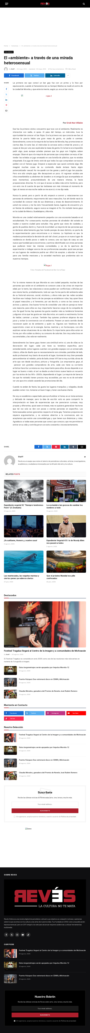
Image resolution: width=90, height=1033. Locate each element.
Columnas (9, 52)
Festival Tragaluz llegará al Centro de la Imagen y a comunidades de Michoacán (45, 650)
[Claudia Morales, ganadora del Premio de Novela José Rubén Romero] (10, 694)
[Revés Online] (45, 4)
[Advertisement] (45, 26)
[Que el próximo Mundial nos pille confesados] (66, 562)
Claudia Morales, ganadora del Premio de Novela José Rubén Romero (48, 691)
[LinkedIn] (6, 100)
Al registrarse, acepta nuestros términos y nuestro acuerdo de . (46, 817)
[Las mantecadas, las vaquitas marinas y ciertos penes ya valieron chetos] (23, 562)
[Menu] (6, 3)
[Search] (83, 3)
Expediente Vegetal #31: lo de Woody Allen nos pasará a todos (65, 541)
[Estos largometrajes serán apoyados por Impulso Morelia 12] (10, 670)
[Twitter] (6, 94)
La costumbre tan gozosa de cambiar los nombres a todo (65, 506)
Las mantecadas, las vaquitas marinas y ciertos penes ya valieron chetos (21, 577)
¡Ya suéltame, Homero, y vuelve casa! (20, 540)
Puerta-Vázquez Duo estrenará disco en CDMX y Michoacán (44, 679)
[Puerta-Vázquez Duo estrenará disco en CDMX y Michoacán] (10, 682)
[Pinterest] (6, 105)
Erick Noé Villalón (75, 123)
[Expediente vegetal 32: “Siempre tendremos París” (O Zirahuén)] (23, 491)
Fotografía (9, 646)
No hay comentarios (57, 69)
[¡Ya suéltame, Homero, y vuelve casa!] (23, 526)
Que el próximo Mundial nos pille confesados (61, 577)
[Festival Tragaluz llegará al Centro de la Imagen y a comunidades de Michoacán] (45, 624)
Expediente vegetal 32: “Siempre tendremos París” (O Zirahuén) (23, 506)
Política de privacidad (68, 817)
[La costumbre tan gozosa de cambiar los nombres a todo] (66, 491)
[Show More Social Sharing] (68, 75)
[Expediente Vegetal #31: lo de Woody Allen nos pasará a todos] (66, 526)
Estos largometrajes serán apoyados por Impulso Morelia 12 (44, 667)
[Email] (6, 110)
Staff (13, 69)
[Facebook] (6, 89)
